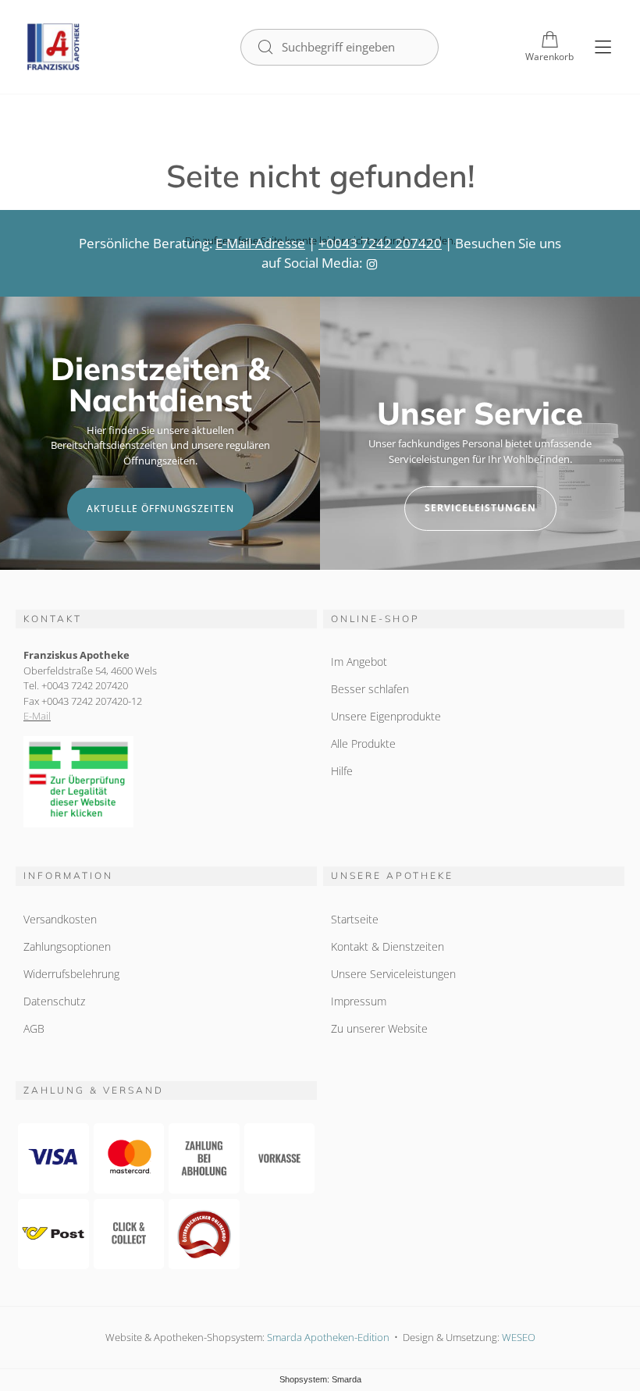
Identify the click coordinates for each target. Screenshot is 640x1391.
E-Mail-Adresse (260, 243)
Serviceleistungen (480, 507)
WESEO (518, 1337)
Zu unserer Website (379, 1028)
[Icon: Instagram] (372, 263)
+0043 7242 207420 (380, 243)
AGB (33, 1028)
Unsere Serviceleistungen (393, 973)
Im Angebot (359, 661)
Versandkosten (60, 919)
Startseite (355, 919)
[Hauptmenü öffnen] (603, 47)
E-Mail (37, 716)
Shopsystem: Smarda (320, 1379)
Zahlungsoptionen (67, 946)
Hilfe (342, 770)
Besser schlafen (370, 688)
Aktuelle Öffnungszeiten (160, 508)
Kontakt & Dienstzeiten (387, 946)
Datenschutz (54, 1001)
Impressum (358, 1001)
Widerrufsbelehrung (71, 973)
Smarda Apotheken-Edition (328, 1337)
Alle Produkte (363, 743)
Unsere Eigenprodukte (386, 716)
